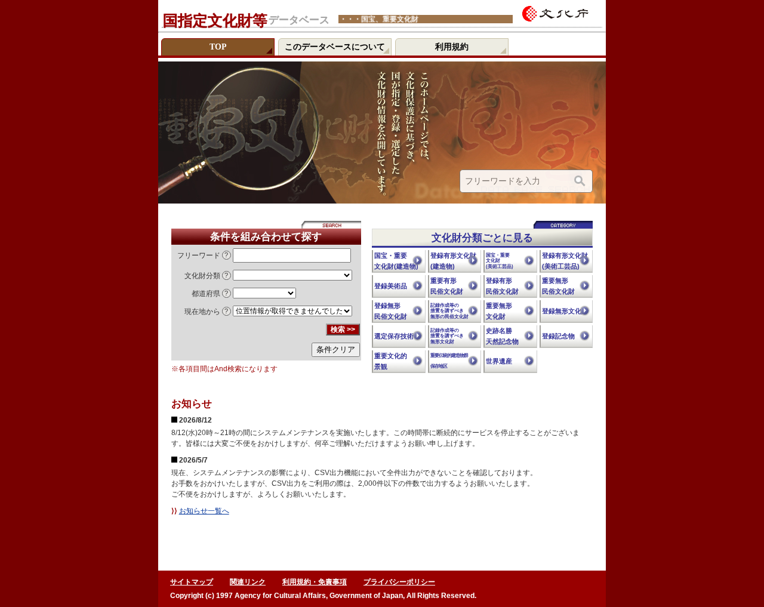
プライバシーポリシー (399, 582)
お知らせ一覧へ (204, 511)
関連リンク (248, 582)
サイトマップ (191, 582)
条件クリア (335, 349)
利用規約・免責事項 (314, 582)
